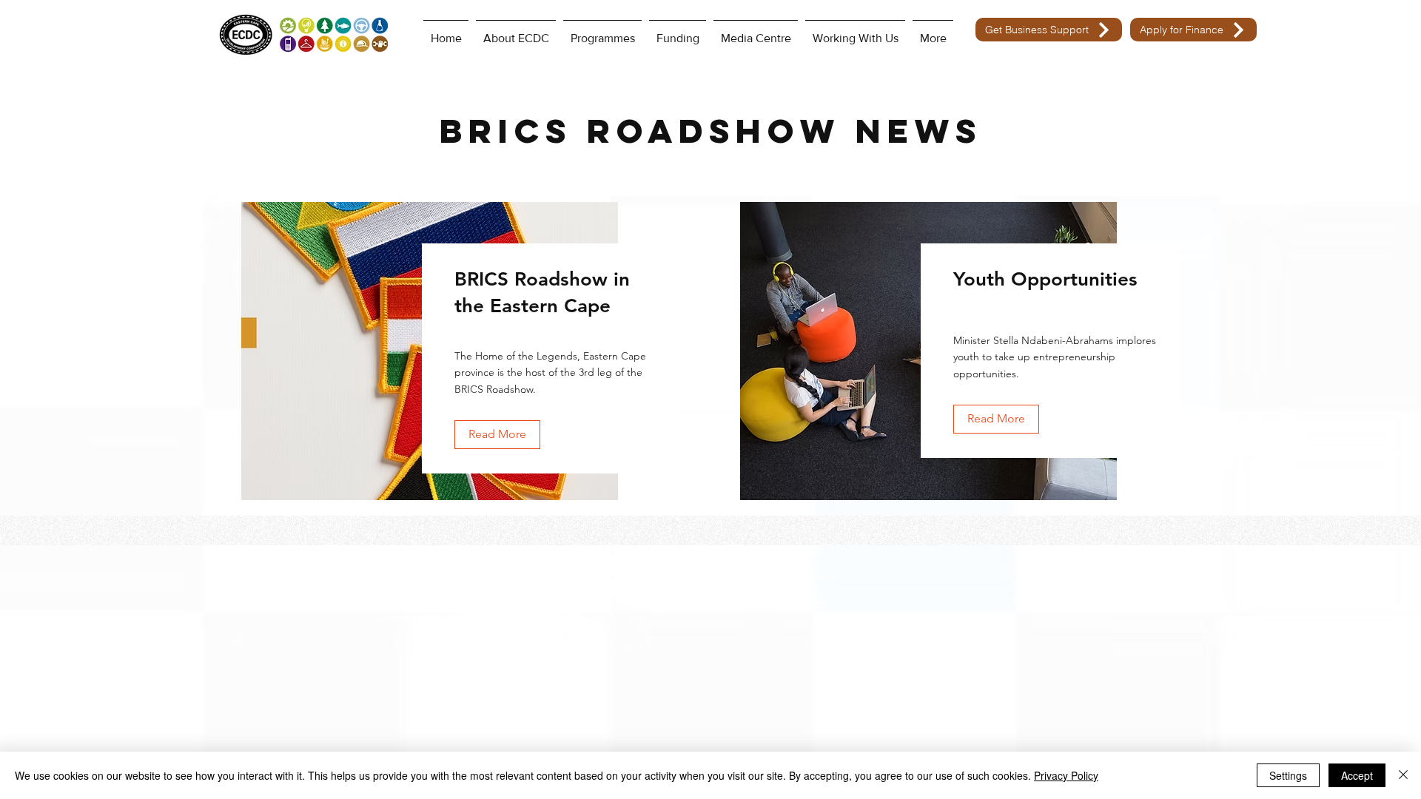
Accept (1357, 775)
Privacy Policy (1066, 775)
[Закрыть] (1403, 775)
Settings (1288, 775)
